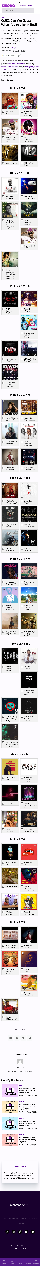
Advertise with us (13, 1218)
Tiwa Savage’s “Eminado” (29, 444)
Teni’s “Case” (12, 887)
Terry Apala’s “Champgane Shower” (12, 744)
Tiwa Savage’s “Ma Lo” (30, 805)
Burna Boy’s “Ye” (11, 864)
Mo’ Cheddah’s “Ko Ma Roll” (30, 139)
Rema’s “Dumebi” (28, 994)
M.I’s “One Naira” (28, 164)
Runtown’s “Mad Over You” (29, 693)
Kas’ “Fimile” (11, 163)
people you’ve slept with (10, 67)
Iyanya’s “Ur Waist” (11, 360)
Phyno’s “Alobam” (28, 550)
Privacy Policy (33, 1218)
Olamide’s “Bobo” (29, 583)
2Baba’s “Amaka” (10, 913)
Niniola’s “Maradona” (29, 830)
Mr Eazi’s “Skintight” (11, 583)
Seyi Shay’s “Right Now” (11, 633)
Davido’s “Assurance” (29, 913)
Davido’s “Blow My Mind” (10, 971)
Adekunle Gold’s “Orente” (28, 608)
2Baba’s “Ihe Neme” (30, 360)
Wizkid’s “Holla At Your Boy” (28, 114)
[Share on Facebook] (10, 1038)
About (4, 1218)
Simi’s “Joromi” (10, 830)
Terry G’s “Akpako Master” (28, 222)
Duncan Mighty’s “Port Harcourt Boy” (10, 224)
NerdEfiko (15, 48)
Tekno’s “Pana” (27, 668)
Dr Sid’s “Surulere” (10, 550)
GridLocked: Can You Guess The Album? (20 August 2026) (27, 1090)
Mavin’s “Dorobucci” (29, 526)
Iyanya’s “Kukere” (10, 197)
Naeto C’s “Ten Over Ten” (10, 139)
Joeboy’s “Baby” (28, 970)
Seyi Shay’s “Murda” (11, 526)
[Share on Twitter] (17, 1038)
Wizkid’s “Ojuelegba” (11, 502)
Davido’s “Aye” (28, 502)
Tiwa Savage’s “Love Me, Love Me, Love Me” (10, 274)
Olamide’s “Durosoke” (11, 469)
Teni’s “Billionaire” (11, 1018)
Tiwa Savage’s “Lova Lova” (29, 888)
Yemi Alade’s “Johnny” (12, 419)
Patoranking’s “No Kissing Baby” (12, 719)
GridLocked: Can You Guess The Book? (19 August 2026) (27, 1107)
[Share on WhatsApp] (29, 1038)
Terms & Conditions (20, 1223)
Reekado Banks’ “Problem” (29, 719)
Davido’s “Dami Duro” (30, 197)
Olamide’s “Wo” (10, 779)
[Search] (31, 10)
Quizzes (4, 17)
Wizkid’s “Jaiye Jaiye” (30, 419)
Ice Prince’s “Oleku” (11, 113)
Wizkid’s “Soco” (28, 864)
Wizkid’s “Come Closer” (28, 780)
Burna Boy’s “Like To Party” (30, 335)
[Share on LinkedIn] (23, 1038)
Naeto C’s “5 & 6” (29, 247)
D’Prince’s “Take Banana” (10, 385)
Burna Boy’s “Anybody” (11, 947)
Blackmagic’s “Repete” (12, 443)
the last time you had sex (16, 64)
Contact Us (24, 1218)
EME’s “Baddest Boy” (10, 311)
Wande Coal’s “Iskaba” (9, 669)
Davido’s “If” (11, 804)
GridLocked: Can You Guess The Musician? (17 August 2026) (28, 1140)
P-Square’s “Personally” (30, 469)
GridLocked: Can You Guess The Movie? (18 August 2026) (27, 1123)
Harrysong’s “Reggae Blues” (29, 634)
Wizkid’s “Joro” (28, 947)
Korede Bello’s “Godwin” (10, 608)
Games (21, 1085)
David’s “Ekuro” (27, 310)
